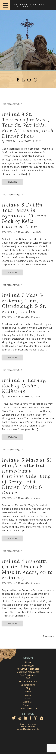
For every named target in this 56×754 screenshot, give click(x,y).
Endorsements (28, 684)
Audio (28, 695)
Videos (28, 691)
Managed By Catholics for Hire (28, 729)
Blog (28, 688)
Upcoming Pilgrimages (28, 671)
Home (28, 662)
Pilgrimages (28, 665)
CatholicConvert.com (28, 708)
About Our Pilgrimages (28, 668)
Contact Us (28, 705)
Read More (12, 182)
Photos (28, 698)
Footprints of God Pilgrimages (28, 5)
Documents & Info (28, 681)
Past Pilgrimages (28, 675)
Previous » (48, 636)
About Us (28, 701)
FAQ (28, 678)
